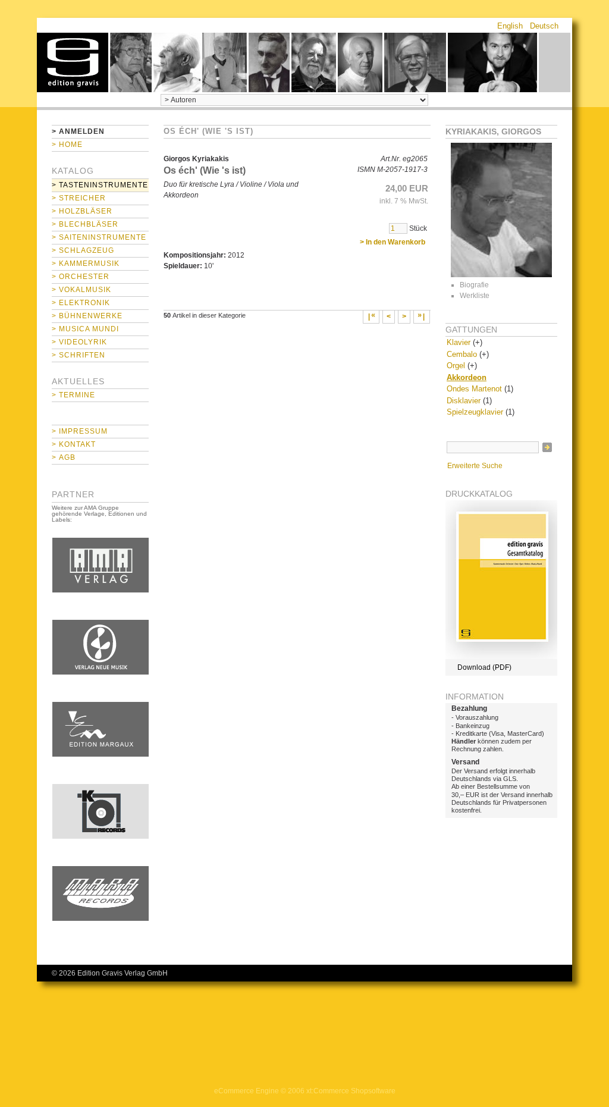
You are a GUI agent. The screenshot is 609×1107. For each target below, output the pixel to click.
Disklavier (464, 400)
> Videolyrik (79, 342)
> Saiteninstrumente (99, 237)
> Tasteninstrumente (100, 185)
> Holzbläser (82, 211)
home (72, 62)
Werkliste (474, 295)
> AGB (64, 457)
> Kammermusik (86, 263)
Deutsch (544, 25)
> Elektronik (81, 303)
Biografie (474, 285)
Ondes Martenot (474, 388)
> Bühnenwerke (87, 316)
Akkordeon (466, 377)
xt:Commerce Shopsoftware (350, 1091)
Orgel (456, 365)
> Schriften (78, 355)
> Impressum (80, 431)
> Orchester (80, 276)
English (510, 25)
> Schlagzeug (83, 250)
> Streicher (79, 198)
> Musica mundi (85, 329)
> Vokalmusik (81, 290)
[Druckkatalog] (501, 657)
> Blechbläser (85, 224)
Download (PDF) (484, 667)
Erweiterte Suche (475, 466)
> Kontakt (74, 444)
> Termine (73, 395)
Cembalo (462, 354)
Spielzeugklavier (475, 411)
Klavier (458, 342)
